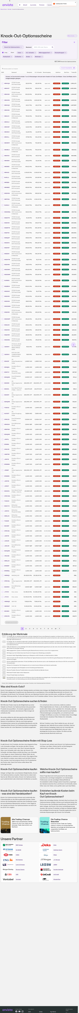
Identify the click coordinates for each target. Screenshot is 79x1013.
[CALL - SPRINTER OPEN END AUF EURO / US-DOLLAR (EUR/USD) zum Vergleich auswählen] (2, 367)
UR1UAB (6, 556)
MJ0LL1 (6, 177)
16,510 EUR (57, 346)
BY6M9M (7, 464)
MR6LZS (6, 516)
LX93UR (6, 541)
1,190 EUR (65, 187)
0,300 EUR (65, 506)
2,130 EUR (65, 286)
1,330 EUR (56, 122)
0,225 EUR (56, 160)
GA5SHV (6, 347)
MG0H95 (7, 296)
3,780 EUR (65, 340)
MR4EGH (7, 424)
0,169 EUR (65, 132)
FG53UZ (6, 407)
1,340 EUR (65, 122)
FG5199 (6, 521)
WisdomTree (56, 879)
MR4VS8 (6, 94)
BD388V (6, 611)
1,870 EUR (65, 193)
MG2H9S (7, 312)
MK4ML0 (7, 150)
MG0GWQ (7, 212)
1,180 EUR (56, 187)
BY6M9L (6, 444)
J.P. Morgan (56, 860)
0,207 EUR (56, 424)
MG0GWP (7, 319)
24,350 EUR (65, 354)
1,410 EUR (56, 149)
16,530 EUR (65, 346)
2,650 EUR (56, 306)
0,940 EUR (56, 592)
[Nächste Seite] (59, 628)
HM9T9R (6, 454)
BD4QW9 (7, 434)
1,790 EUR (56, 237)
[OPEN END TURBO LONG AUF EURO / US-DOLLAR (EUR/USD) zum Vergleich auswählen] (2, 429)
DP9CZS (6, 419)
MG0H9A (7, 193)
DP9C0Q (6, 581)
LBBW (55, 864)
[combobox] (43, 47)
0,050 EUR (56, 361)
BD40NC (7, 587)
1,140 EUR (56, 143)
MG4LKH (7, 325)
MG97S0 (6, 233)
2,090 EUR (65, 205)
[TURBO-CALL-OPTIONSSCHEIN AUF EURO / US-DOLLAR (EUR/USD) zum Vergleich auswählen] (2, 611)
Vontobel (18, 879)
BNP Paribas (19, 845)
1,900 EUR (65, 247)
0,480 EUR (65, 259)
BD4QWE (7, 551)
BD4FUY (6, 372)
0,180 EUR (65, 372)
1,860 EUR (56, 193)
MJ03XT (6, 413)
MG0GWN (7, 274)
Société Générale (58, 869)
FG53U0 (6, 501)
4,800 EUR (65, 269)
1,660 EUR (65, 227)
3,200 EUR (65, 330)
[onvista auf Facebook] (16, 1012)
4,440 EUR (65, 319)
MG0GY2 (6, 243)
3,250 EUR (56, 280)
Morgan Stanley (20, 869)
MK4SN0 (6, 160)
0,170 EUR (56, 372)
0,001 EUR (56, 575)
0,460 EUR (56, 110)
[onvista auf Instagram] (22, 1012)
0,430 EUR (65, 94)
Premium (41, 5)
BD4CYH (7, 506)
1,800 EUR (65, 237)
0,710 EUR (65, 137)
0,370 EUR (56, 491)
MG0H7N (7, 218)
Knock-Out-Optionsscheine (18, 9)
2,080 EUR (56, 205)
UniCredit (56, 874)
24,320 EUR (57, 354)
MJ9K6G (6, 280)
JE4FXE (6, 459)
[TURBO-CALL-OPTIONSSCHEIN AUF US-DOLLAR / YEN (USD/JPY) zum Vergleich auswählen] (2, 383)
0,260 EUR (56, 389)
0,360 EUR (65, 218)
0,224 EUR (65, 88)
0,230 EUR (56, 476)
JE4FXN (6, 481)
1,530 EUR (56, 222)
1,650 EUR (56, 227)
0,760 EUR (56, 100)
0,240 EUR (65, 476)
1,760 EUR (56, 232)
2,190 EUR (56, 212)
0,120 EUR (56, 401)
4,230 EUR (56, 312)
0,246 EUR (56, 177)
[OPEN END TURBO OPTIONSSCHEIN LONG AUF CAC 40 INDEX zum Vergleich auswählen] (2, 606)
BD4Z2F (6, 361)
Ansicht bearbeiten (66, 68)
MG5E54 (6, 253)
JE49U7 (6, 486)
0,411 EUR (65, 606)
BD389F (6, 526)
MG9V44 (6, 223)
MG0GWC (7, 269)
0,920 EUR (65, 155)
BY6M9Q (6, 571)
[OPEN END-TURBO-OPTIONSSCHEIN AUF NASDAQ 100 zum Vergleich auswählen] (2, 575)
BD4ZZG (6, 491)
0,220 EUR (65, 454)
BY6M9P (6, 566)
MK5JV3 (6, 116)
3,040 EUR (65, 253)
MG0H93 (7, 330)
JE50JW (6, 546)
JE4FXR (6, 536)
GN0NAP (7, 606)
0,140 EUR (56, 127)
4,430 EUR (56, 319)
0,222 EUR (56, 88)
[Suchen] (58, 5)
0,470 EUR (65, 110)
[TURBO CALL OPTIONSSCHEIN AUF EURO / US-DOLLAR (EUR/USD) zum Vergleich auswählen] (2, 531)
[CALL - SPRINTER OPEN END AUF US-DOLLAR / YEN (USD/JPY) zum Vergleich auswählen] (2, 402)
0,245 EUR (65, 560)
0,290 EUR (56, 506)
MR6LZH (6, 561)
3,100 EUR (65, 199)
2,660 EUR (65, 306)
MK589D (6, 166)
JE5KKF (6, 470)
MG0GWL (7, 340)
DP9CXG (6, 531)
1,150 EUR (65, 143)
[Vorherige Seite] (18, 628)
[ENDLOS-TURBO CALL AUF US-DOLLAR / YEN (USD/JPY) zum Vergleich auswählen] (2, 581)
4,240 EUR (65, 312)
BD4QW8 (7, 402)
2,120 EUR (56, 286)
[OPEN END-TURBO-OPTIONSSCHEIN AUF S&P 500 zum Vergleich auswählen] (2, 601)
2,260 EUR (65, 296)
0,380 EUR (65, 491)
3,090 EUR (56, 199)
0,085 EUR (65, 105)
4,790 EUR (56, 269)
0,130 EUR (65, 401)
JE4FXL (6, 439)
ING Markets (19, 860)
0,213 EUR (65, 424)
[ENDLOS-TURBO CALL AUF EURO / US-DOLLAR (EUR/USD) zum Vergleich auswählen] (2, 449)
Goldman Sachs (57, 850)
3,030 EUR (56, 253)
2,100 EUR (65, 274)
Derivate (9, 9)
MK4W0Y (7, 143)
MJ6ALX (6, 205)
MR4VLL (6, 137)
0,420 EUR (56, 94)
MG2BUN (7, 286)
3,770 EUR (56, 340)
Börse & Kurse (4, 9)
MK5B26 (6, 182)
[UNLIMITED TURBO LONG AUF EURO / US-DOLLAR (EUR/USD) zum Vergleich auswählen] (2, 444)
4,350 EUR (65, 242)
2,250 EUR (56, 296)
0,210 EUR (56, 454)
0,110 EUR (65, 597)
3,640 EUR (65, 335)
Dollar (41, 1012)
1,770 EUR (65, 232)
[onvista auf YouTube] (19, 1012)
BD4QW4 (7, 377)
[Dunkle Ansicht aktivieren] (9, 0)
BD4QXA (6, 367)
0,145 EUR (65, 383)
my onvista (33, 5)
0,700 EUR (56, 137)
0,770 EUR (65, 100)
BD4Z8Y (6, 395)
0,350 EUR (56, 218)
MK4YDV (6, 155)
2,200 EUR (65, 212)
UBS (17, 874)
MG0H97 (7, 248)
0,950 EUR (65, 592)
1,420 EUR (65, 149)
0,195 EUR (65, 434)
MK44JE (6, 172)
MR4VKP (6, 127)
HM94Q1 (6, 575)
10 (55, 628)
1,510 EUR (65, 166)
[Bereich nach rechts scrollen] (73, 344)
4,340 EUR (56, 242)
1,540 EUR (65, 222)
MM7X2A (7, 199)
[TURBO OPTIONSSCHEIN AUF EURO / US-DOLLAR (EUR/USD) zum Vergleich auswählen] (2, 541)
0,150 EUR (65, 395)
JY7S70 (6, 592)
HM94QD (7, 601)
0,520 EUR (65, 291)
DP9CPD (6, 616)
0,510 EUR (56, 291)
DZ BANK (18, 850)
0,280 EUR (56, 516)
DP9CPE (6, 449)
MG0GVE (7, 291)
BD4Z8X (6, 383)
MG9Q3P (7, 238)
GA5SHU (6, 354)
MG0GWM (7, 306)
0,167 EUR (56, 132)
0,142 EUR (65, 127)
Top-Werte (53, 1012)
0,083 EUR (56, 105)
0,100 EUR (56, 597)
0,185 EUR (56, 434)
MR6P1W (7, 429)
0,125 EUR (56, 367)
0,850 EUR (65, 116)
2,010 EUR (56, 264)
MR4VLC (6, 122)
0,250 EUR (65, 486)
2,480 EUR (56, 301)
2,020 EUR (65, 264)
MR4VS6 (6, 110)
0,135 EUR (65, 367)
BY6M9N (6, 476)
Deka (54, 845)
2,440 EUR (56, 172)
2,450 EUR (65, 172)
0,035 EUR (56, 83)
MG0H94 (7, 301)
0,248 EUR (65, 177)
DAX (29, 1012)
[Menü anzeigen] (19, 5)
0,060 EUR (65, 361)
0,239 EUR (56, 560)
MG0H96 (7, 264)
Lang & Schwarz (20, 864)
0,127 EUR (56, 413)
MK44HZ (6, 132)
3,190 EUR (56, 330)
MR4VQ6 (7, 83)
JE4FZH (6, 511)
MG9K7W (7, 228)
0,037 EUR (65, 83)
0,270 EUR (65, 389)
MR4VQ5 (7, 105)
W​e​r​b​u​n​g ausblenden (52, 20)
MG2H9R (7, 335)
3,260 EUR (65, 280)
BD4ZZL (6, 389)
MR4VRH (7, 100)
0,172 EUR (65, 413)
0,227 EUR (65, 160)
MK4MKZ (7, 187)
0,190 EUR (56, 407)
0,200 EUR (65, 407)
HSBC (17, 855)
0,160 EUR (56, 377)
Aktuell (25, 5)
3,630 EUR (56, 335)
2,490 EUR (65, 301)
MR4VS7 (6, 88)
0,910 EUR (56, 155)
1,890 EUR (56, 247)
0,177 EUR (56, 429)
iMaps (55, 855)
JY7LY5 (6, 597)
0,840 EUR (56, 116)
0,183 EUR (65, 429)
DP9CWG (7, 496)
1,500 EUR (56, 166)
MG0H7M (7, 259)
